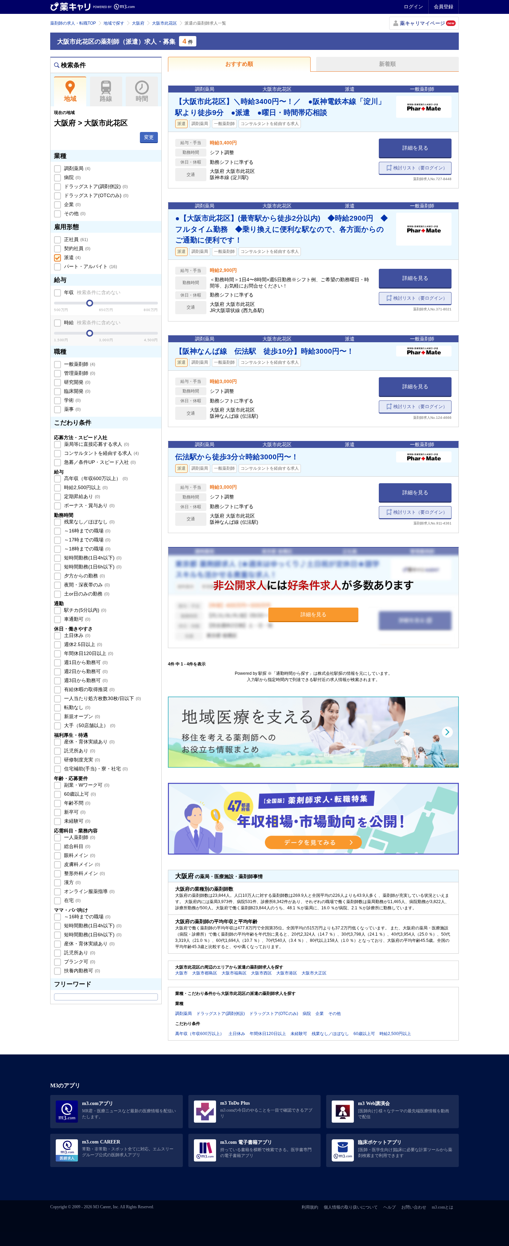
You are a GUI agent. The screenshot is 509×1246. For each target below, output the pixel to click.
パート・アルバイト (90, 266)
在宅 (72, 900)
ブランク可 (79, 961)
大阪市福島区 (234, 973)
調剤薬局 (76, 168)
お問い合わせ (413, 1207)
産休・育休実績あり (89, 741)
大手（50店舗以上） (89, 725)
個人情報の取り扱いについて (351, 1207)
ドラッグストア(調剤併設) (95, 186)
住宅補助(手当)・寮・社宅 (95, 768)
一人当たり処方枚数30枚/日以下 (102, 698)
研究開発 (76, 382)
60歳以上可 (79, 794)
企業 (72, 204)
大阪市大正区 (314, 973)
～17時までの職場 (86, 539)
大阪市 (181, 973)
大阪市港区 (286, 973)
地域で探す (114, 23)
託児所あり (79, 750)
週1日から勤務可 (85, 662)
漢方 (72, 882)
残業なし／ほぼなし (89, 521)
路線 (106, 98)
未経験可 (76, 821)
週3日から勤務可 (85, 680)
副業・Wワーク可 (86, 785)
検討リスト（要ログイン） (420, 167)
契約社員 (76, 248)
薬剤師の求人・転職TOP (73, 23)
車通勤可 (76, 619)
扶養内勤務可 (81, 970)
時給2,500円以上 (85, 487)
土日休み (76, 635)
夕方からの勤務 (84, 575)
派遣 (72, 257)
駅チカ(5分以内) (84, 610)
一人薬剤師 (79, 837)
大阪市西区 (261, 973)
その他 (74, 213)
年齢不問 (76, 803)
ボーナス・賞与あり (89, 505)
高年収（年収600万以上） (95, 478)
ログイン (413, 6)
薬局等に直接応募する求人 (96, 444)
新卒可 (74, 812)
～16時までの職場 (86, 530)
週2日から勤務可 (85, 671)
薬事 (72, 409)
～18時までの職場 (86, 548)
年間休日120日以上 (88, 653)
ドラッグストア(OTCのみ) (95, 195)
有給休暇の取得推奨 (89, 689)
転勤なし (76, 707)
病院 (72, 177)
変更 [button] (149, 137)
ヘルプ (389, 1207)
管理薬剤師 (79, 373)
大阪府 (138, 23)
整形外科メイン (84, 873)
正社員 (75, 239)
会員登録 (443, 6)
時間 (142, 98)
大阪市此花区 (164, 23)
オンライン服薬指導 (89, 891)
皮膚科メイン (81, 864)
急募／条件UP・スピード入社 (99, 462)
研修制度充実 (81, 759)
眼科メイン (79, 855)
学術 (72, 400)
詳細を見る (415, 148)
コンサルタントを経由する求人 (101, 453)
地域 (70, 98)
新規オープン (81, 716)
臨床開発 (76, 391)
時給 (91, 322)
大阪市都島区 (204, 973)
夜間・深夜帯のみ (86, 584)
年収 (91, 292)
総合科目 (76, 846)
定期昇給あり (81, 496)
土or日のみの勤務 (86, 594)
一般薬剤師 (79, 364)
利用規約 (310, 1207)
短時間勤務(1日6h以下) (92, 566)
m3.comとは (442, 1207)
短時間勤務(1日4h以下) (92, 557)
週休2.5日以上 (82, 644)
